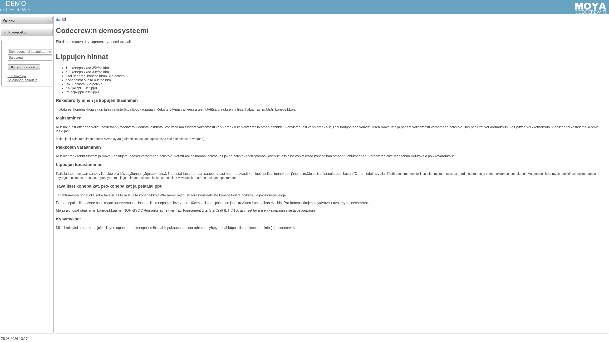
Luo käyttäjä (17, 76)
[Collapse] (49, 20)
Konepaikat (17, 32)
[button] (24, 67)
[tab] (27, 32)
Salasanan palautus (22, 80)
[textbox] (30, 52)
